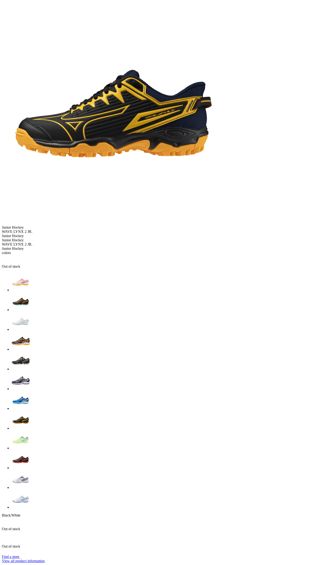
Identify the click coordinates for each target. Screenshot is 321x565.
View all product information (23, 561)
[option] (165, 282)
